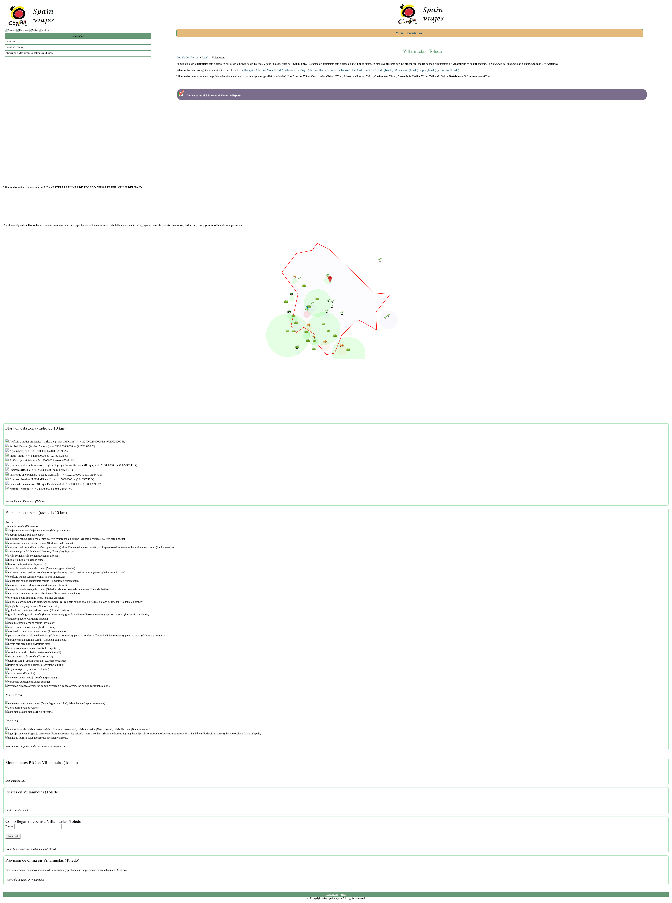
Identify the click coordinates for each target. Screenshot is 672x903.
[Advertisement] (422, 40)
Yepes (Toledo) (427, 70)
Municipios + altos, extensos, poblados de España (30, 53)
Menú (399, 33)
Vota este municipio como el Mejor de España (214, 95)
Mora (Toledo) (275, 70)
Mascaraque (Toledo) (406, 70)
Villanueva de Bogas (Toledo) (300, 70)
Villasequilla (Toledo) (253, 70)
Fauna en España (14, 47)
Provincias (11, 41)
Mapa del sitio (332, 894)
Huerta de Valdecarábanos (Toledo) (338, 70)
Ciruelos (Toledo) (449, 70)
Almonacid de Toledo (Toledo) (376, 70)
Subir (343, 894)
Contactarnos (413, 33)
